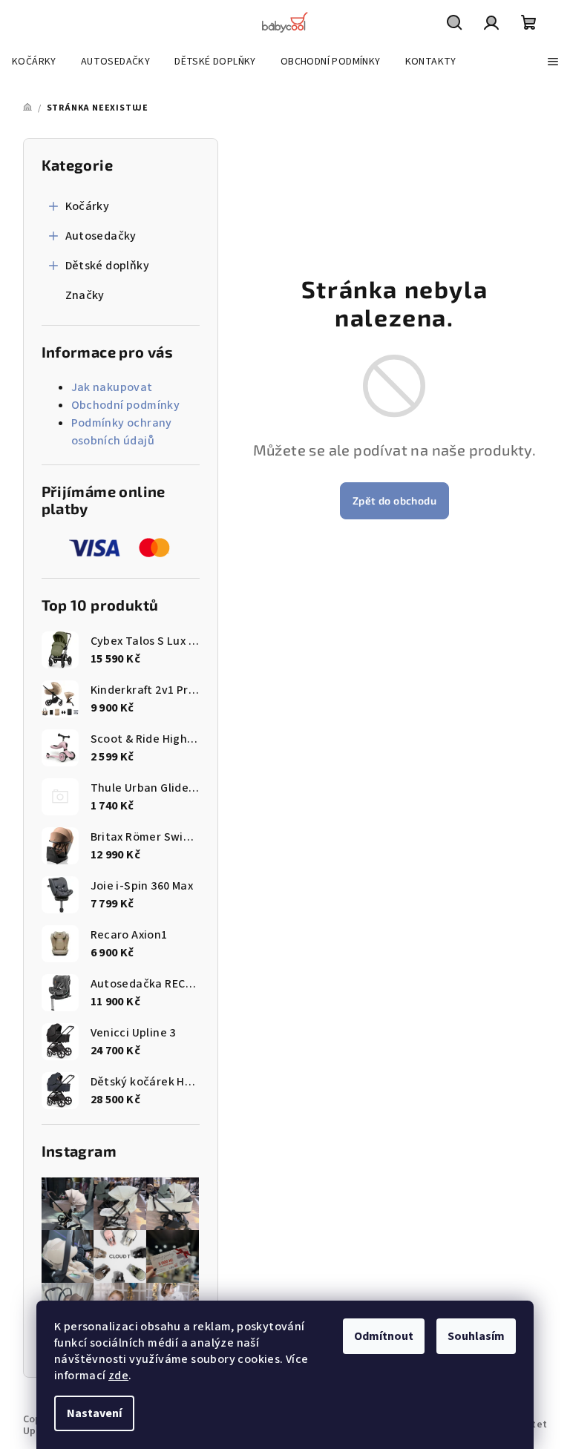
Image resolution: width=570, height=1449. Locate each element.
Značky (85, 295)
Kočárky (87, 206)
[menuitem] (34, 62)
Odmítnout (383, 1336)
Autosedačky (101, 236)
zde (118, 1375)
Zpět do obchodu (394, 500)
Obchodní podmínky (125, 405)
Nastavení (94, 1413)
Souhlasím (476, 1336)
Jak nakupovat (112, 387)
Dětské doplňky (107, 265)
